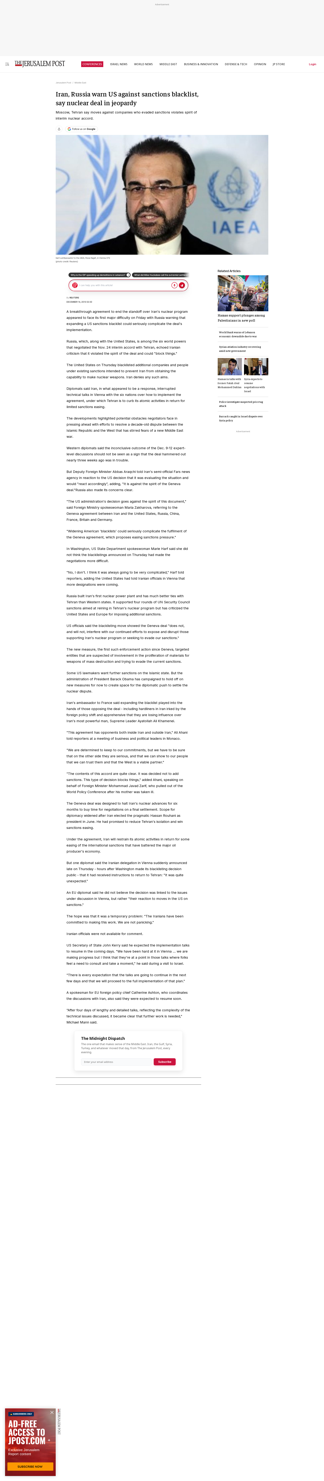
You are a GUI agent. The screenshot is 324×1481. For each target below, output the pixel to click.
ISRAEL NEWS (118, 64)
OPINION (260, 64)
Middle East (80, 82)
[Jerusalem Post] (37, 64)
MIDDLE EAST (168, 64)
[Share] (59, 129)
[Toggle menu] (7, 64)
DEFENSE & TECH (236, 64)
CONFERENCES (92, 64)
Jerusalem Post (63, 82)
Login (312, 64)
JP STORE (279, 64)
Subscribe (164, 1062)
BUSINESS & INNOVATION (201, 64)
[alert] (30, 1442)
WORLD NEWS (143, 64)
